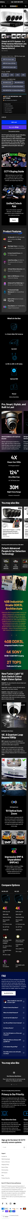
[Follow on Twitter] (7, 1203)
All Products (4, 1172)
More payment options (14, 131)
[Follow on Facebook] (3, 1203)
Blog (3, 1175)
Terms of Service (6, 1162)
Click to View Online (14, 397)
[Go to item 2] (9, 37)
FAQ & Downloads (6, 1159)
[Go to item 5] (23, 36)
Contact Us (4, 1156)
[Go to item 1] (4, 36)
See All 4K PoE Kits (8, 993)
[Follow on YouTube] (14, 1203)
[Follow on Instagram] (10, 1203)
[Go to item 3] (14, 36)
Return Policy (5, 1167)
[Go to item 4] (18, 36)
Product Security (6, 1178)
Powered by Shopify (14, 1215)
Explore (14, 220)
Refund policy (5, 1170)
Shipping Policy (5, 1164)
